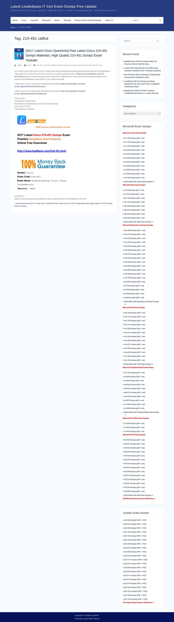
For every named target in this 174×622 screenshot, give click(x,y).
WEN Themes (94, 619)
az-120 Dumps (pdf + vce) (134, 142)
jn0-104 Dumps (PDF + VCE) (135, 540)
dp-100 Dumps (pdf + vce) (134, 202)
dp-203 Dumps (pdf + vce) (134, 214)
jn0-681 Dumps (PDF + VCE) (135, 564)
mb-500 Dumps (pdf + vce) (134, 270)
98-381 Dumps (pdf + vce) (134, 483)
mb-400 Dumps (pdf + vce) (134, 266)
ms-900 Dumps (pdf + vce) (134, 404)
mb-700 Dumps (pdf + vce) (134, 278)
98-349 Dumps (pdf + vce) (134, 440)
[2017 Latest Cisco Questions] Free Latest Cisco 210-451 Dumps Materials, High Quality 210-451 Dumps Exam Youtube (66, 55)
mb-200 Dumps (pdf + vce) (134, 230)
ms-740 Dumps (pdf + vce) (134, 360)
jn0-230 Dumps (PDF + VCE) (135, 568)
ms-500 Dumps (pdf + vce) (134, 348)
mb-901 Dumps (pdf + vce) (134, 388)
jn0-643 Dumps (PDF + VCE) (135, 528)
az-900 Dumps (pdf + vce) (134, 377)
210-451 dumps (62, 65)
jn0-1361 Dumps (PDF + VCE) (135, 591)
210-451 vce (97, 65)
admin (19, 65)
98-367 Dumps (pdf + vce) (134, 468)
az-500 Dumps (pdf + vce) (134, 170)
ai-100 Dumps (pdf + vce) (134, 190)
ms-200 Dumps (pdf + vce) (134, 329)
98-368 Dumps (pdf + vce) (134, 471)
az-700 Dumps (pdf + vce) (134, 178)
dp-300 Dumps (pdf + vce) (134, 218)
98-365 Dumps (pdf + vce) (134, 460)
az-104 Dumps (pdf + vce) (134, 138)
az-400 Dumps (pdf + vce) (134, 166)
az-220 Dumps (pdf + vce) (134, 154)
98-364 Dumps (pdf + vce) (134, 456)
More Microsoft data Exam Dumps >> (138, 222)
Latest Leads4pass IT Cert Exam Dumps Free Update (54, 6)
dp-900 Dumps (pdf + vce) (134, 385)
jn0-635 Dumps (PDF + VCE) (135, 556)
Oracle (57, 20)
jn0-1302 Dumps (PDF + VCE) (135, 599)
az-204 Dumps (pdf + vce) (134, 150)
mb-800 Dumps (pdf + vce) (134, 282)
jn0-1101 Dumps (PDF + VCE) (135, 560)
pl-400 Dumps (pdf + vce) (134, 294)
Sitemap (67, 20)
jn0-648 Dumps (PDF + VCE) (135, 552)
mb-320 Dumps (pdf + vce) (134, 258)
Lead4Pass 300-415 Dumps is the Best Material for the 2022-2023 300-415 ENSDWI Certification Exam (141, 84)
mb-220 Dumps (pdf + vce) (134, 238)
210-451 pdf (86, 65)
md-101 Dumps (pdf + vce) (134, 317)
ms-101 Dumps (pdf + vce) (134, 325)
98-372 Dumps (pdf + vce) (134, 475)
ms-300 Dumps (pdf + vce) (134, 340)
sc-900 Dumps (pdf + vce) (134, 408)
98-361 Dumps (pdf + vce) (134, 444)
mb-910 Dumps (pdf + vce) (134, 392)
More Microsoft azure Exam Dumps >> (139, 182)
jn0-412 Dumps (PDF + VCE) (135, 579)
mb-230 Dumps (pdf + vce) (134, 242)
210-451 (39, 65)
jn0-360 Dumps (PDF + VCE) (135, 520)
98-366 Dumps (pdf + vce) (134, 464)
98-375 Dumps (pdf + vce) (134, 479)
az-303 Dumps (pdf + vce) (134, 158)
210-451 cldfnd (50, 65)
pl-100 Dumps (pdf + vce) (134, 286)
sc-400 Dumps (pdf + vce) (134, 431)
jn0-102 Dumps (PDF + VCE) (135, 532)
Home (15, 20)
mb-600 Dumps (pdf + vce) (134, 274)
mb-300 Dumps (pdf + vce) (134, 250)
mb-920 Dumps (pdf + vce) (134, 396)
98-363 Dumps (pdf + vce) (134, 452)
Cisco (24, 20)
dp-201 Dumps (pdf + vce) (134, 210)
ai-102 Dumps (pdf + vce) (134, 194)
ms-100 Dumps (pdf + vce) (134, 321)
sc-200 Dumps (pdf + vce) (134, 423)
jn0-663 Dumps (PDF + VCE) (135, 571)
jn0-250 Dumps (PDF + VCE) (135, 595)
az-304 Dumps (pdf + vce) (134, 162)
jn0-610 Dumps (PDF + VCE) (135, 583)
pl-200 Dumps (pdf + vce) (134, 290)
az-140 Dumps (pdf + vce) (134, 146)
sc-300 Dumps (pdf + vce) (134, 427)
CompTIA (34, 20)
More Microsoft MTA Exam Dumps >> (139, 495)
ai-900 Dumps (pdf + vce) (134, 381)
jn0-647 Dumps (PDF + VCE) (135, 548)
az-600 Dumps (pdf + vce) (134, 174)
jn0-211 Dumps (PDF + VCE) (135, 575)
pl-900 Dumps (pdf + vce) (134, 400)
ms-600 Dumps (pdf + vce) (134, 352)
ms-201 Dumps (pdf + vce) (134, 332)
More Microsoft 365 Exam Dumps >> (138, 364)
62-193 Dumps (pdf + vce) (134, 373)
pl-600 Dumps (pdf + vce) (134, 298)
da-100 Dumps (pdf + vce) (134, 198)
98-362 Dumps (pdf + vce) (134, 448)
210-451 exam (75, 65)
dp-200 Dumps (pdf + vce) (134, 206)
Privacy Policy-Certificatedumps (88, 20)
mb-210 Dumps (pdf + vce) (134, 234)
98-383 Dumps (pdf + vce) (134, 487)
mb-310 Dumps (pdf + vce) (134, 254)
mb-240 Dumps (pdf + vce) (134, 246)
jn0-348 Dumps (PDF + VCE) (135, 544)
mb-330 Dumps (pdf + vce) (134, 262)
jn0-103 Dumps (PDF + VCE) (135, 536)
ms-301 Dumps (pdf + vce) (134, 344)
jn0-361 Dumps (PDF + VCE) (135, 524)
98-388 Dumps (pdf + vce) (134, 491)
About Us (109, 20)
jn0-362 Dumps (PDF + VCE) (135, 587)
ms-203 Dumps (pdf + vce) (134, 336)
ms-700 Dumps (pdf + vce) (134, 356)
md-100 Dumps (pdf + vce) (134, 313)
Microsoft (46, 20)
